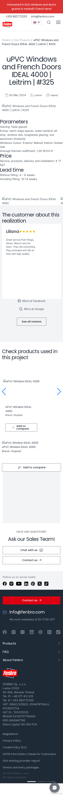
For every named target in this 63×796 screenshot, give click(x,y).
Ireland (54, 95)
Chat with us (28, 550)
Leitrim (38, 95)
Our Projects (22, 40)
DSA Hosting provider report (21, 761)
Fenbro (6, 40)
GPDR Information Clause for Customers (29, 754)
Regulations (10, 734)
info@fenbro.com (27, 612)
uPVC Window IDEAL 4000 (19, 447)
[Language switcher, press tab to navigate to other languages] (36, 22)
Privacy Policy (12, 741)
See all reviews (31, 321)
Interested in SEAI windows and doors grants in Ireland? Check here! (31, 7)
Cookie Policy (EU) (15, 747)
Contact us (29, 560)
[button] (4, 391)
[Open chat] (55, 788)
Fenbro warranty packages (21, 767)
